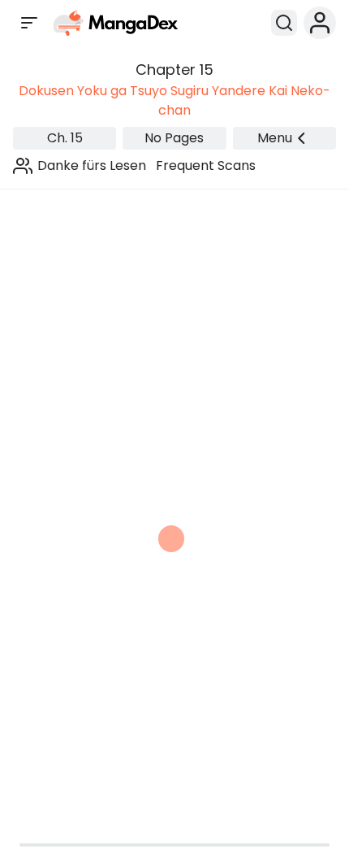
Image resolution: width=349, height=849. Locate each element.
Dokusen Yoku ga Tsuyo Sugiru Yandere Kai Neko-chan (174, 100)
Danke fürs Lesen (91, 165)
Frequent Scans (206, 165)
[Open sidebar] (29, 23)
